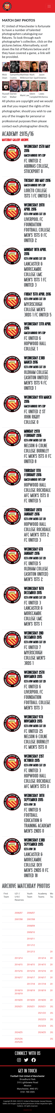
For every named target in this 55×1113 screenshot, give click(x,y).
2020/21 (7, 1007)
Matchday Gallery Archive (15, 140)
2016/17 (7, 978)
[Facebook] (35, 1061)
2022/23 (7, 1019)
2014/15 (7, 965)
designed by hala (27, 1110)
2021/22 (7, 1013)
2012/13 (7, 952)
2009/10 (7, 932)
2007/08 (7, 919)
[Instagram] (20, 1061)
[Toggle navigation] (49, 6)
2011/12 (7, 945)
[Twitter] (28, 1061)
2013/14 (7, 958)
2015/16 (7, 971)
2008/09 (7, 926)
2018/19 (7, 990)
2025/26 (7, 1039)
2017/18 (7, 984)
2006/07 (7, 913)
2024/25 (7, 1032)
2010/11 (7, 939)
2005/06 (7, 906)
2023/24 (7, 1026)
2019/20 (7, 1000)
